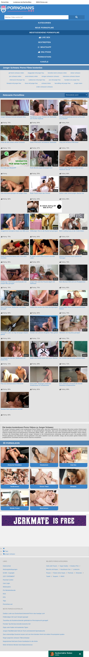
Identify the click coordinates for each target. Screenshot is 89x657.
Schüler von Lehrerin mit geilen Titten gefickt (44, 333)
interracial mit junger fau (17, 80)
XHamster (79, 573)
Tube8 (48, 576)
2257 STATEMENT (9, 576)
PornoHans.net (7, 604)
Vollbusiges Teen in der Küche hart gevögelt (44, 231)
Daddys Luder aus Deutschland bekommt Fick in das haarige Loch (24, 613)
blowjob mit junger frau (14, 83)
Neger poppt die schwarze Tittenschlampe (16, 638)
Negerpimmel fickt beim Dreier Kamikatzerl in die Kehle (20, 641)
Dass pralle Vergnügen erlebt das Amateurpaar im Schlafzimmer (40, 384)
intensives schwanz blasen (71, 76)
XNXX (62, 576)
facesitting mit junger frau (62, 83)
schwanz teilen (46, 83)
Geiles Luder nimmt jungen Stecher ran (71, 193)
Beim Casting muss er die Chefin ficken (71, 231)
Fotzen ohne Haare (59, 573)
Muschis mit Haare (52, 569)
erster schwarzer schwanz (44, 87)
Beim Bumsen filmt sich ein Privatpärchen (72, 282)
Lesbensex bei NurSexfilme (22, 2)
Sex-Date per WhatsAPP (8, 168)
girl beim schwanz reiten (16, 73)
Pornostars (44, 57)
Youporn (55, 576)
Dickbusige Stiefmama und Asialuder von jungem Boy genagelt (14, 282)
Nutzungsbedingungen (10, 569)
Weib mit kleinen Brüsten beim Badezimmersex (18, 645)
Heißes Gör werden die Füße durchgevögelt (44, 307)
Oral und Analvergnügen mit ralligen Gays (14, 193)
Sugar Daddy (64, 566)
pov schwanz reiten (15, 76)
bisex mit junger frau (31, 83)
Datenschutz (7, 566)
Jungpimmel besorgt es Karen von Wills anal (15, 231)
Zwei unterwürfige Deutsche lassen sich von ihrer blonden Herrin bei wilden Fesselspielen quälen (33, 634)
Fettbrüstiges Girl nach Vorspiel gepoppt (15, 617)
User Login (6, 583)
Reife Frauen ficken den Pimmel (40, 193)
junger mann (78, 83)
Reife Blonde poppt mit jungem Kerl (41, 168)
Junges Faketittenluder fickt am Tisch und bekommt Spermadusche (24, 631)
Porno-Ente (5, 2)
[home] (45, 548)
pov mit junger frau (55, 80)
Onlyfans (45, 52)
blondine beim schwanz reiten (57, 73)
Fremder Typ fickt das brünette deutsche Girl (16, 624)
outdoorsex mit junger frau (37, 80)
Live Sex (45, 37)
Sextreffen (44, 42)
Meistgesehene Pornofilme (44, 33)
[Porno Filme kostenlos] (17, 13)
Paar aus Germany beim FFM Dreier (12, 384)
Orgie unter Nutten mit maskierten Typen (15, 627)
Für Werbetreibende (9, 590)
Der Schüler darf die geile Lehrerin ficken (72, 358)
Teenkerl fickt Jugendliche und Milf (11, 409)
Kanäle (44, 62)
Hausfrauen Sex (65, 569)
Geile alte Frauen (51, 566)
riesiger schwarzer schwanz (50, 76)
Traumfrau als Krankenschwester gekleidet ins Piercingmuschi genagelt (25, 620)
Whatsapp (45, 47)
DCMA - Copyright (8, 573)
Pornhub (70, 573)
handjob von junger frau (71, 80)
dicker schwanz (75, 73)
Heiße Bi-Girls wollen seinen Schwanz (13, 142)
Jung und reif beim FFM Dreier (68, 142)
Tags (4, 601)
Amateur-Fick (74, 566)
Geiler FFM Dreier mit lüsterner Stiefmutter (43, 142)
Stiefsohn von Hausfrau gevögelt (69, 333)
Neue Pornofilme (44, 28)
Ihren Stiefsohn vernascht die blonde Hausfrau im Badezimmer (70, 384)
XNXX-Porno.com (42, 2)
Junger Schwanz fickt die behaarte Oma (13, 117)
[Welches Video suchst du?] (76, 17)
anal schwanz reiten (31, 76)
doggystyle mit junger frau (36, 73)
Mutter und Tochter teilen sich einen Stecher (44, 358)
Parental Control (8, 580)
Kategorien (44, 23)
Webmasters (7, 587)
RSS (4, 594)
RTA (4, 597)
